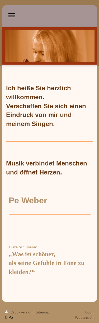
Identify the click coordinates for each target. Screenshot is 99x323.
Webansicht (85, 317)
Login (90, 312)
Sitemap (42, 312)
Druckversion (22, 312)
